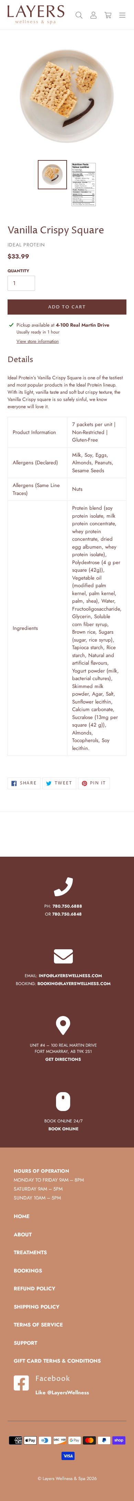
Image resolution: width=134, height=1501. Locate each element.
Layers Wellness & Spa (64, 1478)
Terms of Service (38, 1325)
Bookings (28, 1271)
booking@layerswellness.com (74, 984)
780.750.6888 (67, 906)
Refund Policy (34, 1288)
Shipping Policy (36, 1307)
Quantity (18, 271)
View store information (37, 341)
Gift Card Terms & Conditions (57, 1361)
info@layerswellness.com (70, 976)
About (23, 1234)
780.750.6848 (67, 914)
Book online (63, 1129)
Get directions (63, 1059)
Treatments (30, 1252)
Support (25, 1343)
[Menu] (122, 15)
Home (22, 1216)
